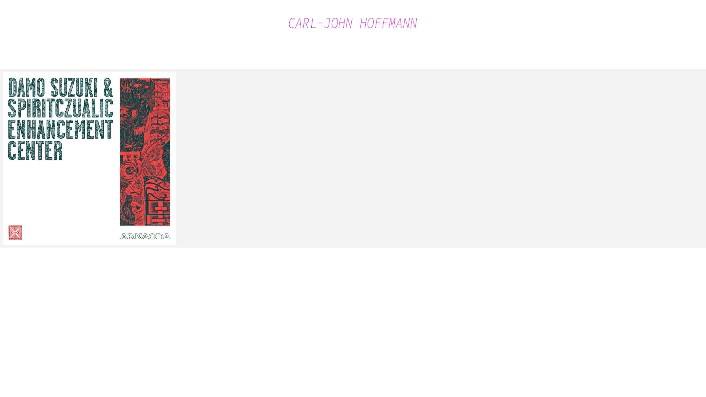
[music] (89, 158)
